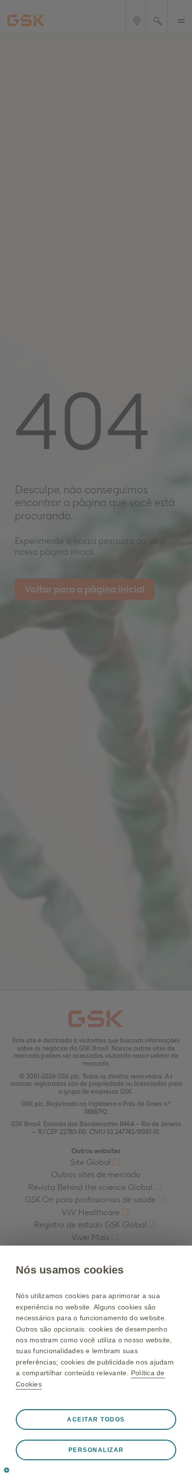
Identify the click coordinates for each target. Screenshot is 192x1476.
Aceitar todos (96, 1419)
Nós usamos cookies (70, 1270)
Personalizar (96, 1450)
